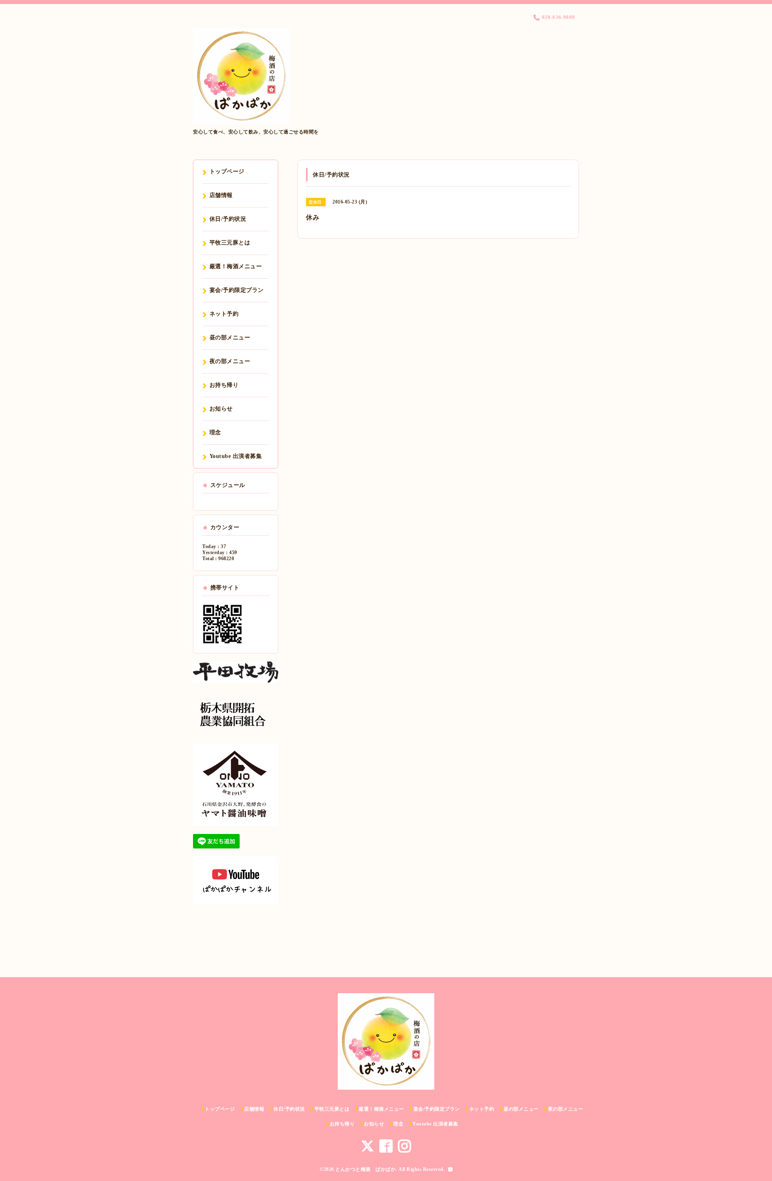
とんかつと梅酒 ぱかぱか (365, 1169)
